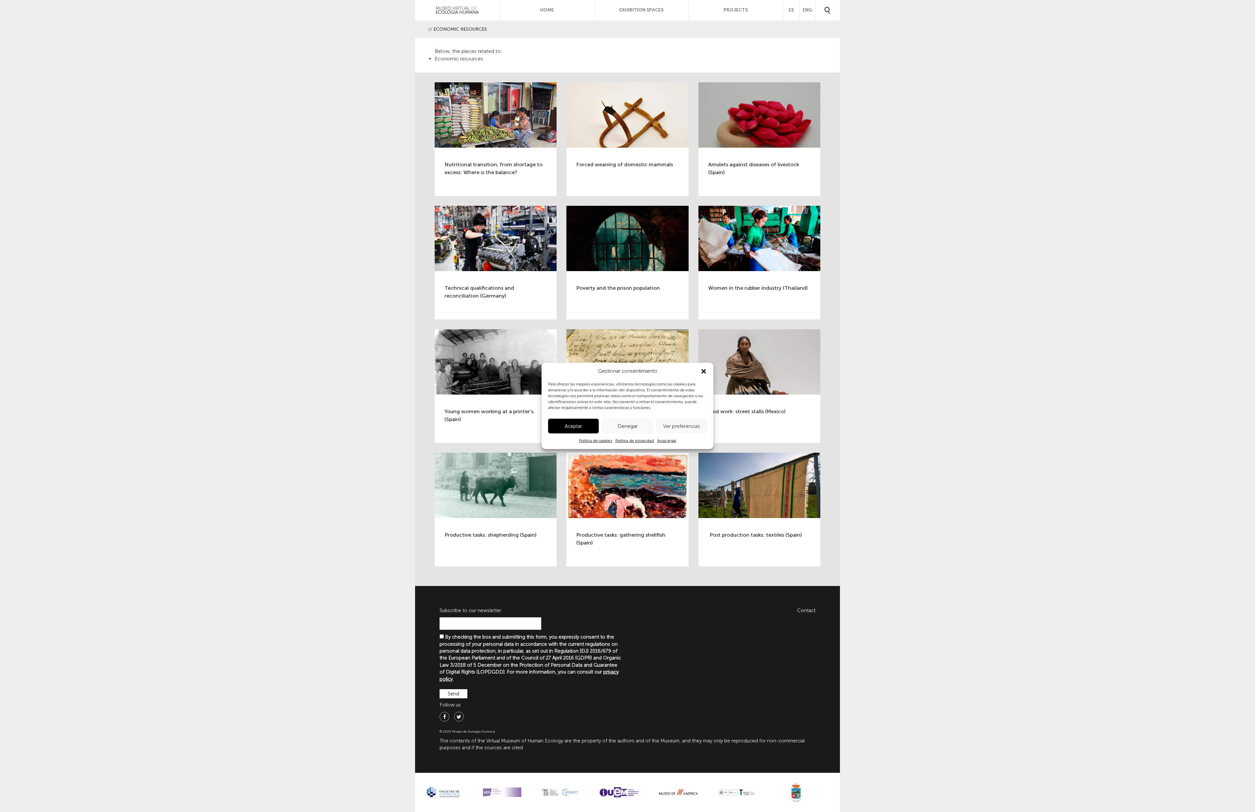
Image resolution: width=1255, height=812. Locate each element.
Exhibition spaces (641, 10)
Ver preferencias (681, 426)
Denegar (628, 426)
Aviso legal (666, 440)
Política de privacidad (634, 440)
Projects (736, 10)
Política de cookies (595, 440)
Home (547, 10)
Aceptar (573, 426)
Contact (806, 610)
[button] (703, 371)
